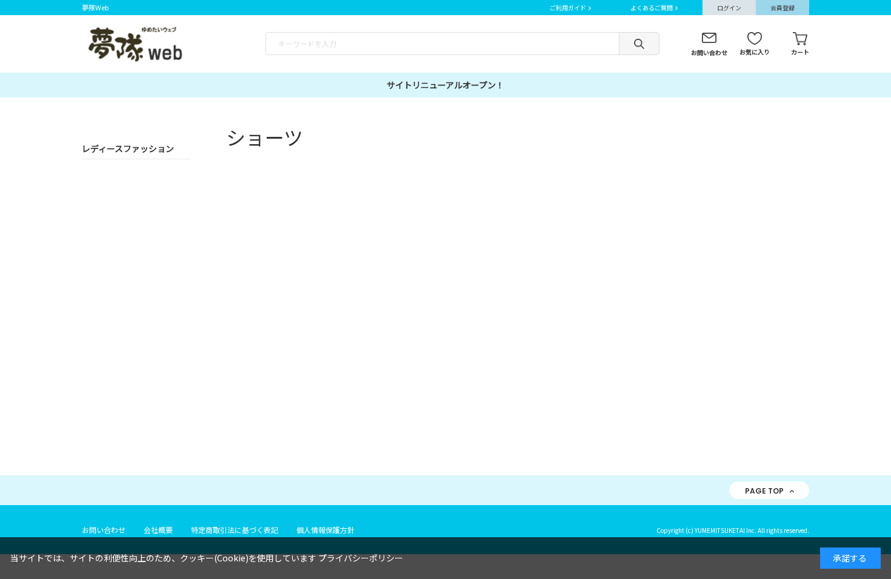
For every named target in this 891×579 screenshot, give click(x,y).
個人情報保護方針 (325, 529)
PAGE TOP (764, 491)
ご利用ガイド (568, 7)
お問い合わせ (709, 52)
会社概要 (158, 529)
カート (800, 51)
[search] (639, 43)
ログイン (729, 7)
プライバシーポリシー (360, 558)
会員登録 (782, 7)
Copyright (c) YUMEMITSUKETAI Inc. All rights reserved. (732, 530)
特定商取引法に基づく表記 (234, 529)
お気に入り (754, 51)
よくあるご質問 (651, 7)
